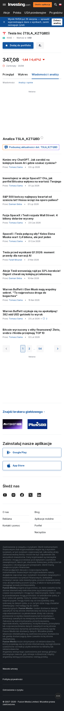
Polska (17, 12)
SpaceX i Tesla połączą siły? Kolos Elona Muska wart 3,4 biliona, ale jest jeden (29, 235)
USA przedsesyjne (35, 12)
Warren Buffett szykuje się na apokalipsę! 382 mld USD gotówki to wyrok (30, 313)
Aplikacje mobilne (44, 518)
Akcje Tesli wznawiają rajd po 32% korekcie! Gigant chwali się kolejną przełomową (32, 272)
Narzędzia (40, 532)
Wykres (23, 74)
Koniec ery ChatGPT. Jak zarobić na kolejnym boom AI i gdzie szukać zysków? (29, 161)
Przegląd (8, 74)
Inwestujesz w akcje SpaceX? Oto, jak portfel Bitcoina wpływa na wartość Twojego (32, 180)
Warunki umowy (10, 669)
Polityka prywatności (12, 679)
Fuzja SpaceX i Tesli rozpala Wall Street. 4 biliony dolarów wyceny (30, 217)
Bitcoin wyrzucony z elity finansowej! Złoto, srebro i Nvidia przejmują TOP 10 (31, 331)
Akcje (6, 12)
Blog (37, 512)
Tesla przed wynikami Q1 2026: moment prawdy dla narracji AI (28, 254)
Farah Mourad (15, 260)
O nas (6, 512)
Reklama (7, 518)
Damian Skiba (15, 204)
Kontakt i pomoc (11, 525)
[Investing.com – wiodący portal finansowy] (19, 5)
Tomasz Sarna (16, 167)
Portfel (38, 525)
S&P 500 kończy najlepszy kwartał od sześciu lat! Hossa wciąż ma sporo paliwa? (30, 198)
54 (40, 348)
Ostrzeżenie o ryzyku (13, 690)
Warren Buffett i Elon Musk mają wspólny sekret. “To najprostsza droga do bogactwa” (29, 293)
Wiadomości (9, 82)
